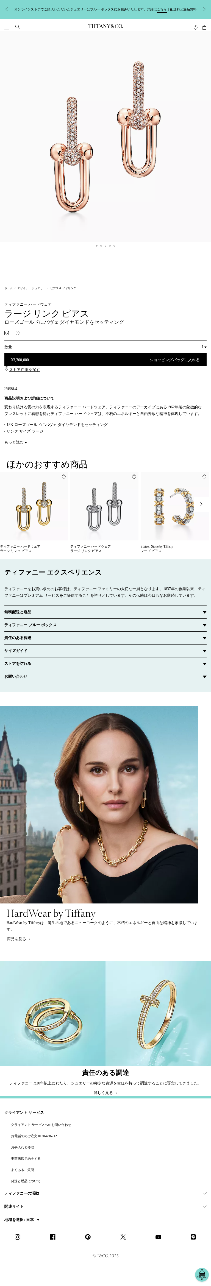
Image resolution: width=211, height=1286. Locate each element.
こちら (162, 9)
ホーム (8, 288)
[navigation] (6, 27)
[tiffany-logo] (105, 27)
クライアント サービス (24, 1113)
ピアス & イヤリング (63, 288)
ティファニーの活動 (21, 1193)
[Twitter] (124, 1237)
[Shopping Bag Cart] (204, 27)
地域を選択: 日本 (19, 1220)
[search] (17, 27)
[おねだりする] (6, 333)
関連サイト (14, 1206)
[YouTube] (160, 1237)
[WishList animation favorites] (195, 27)
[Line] (195, 1237)
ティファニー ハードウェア (28, 304)
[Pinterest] (89, 1237)
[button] (6, 27)
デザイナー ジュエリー (31, 288)
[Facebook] (54, 1237)
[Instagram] (19, 1237)
